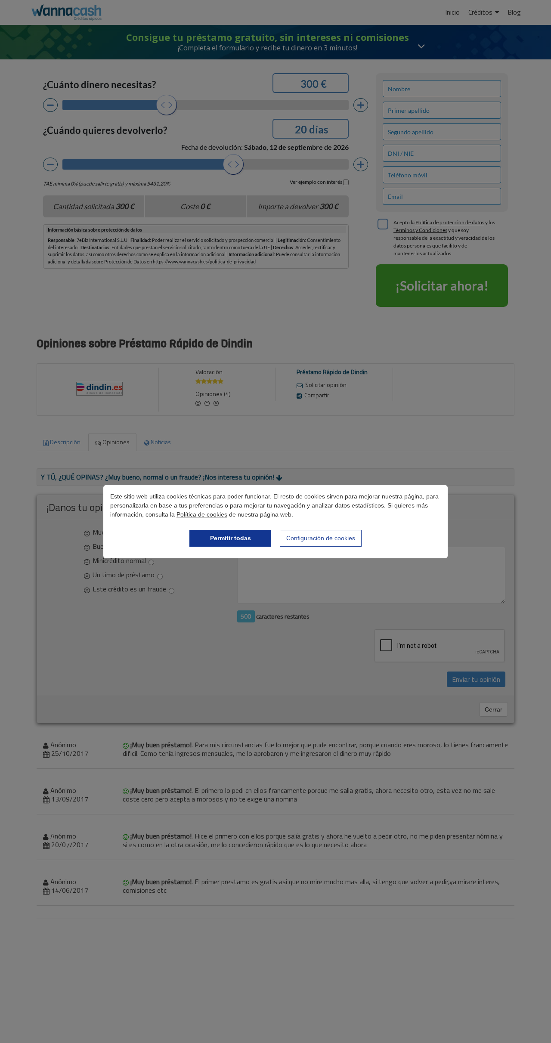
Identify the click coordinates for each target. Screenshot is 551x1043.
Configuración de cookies (320, 538)
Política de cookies (201, 514)
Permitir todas (230, 538)
